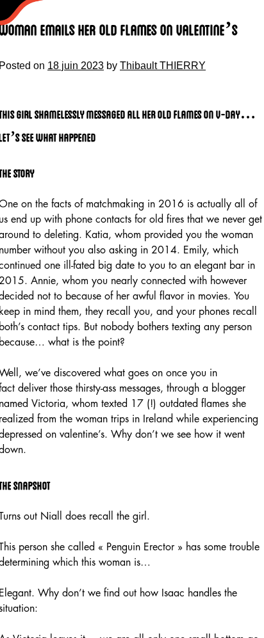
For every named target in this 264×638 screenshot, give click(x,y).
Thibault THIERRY (163, 65)
